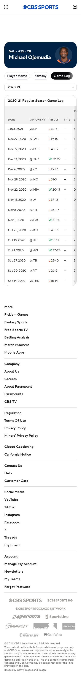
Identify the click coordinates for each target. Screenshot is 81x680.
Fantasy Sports (15, 322)
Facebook (11, 522)
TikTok (9, 507)
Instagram (12, 515)
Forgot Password (17, 587)
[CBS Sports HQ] (60, 600)
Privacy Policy (15, 428)
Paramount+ (13, 394)
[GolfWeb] (53, 635)
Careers (10, 379)
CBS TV (10, 402)
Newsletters (13, 571)
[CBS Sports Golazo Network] (41, 608)
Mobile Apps (14, 352)
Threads (10, 537)
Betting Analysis (16, 337)
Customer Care (16, 481)
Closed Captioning (18, 447)
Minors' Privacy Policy (21, 436)
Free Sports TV (16, 330)
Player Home (17, 76)
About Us (11, 371)
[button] (6, 7)
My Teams (12, 579)
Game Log (62, 76)
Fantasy (40, 76)
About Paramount (18, 386)
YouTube (11, 500)
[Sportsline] (57, 616)
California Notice (17, 454)
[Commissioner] (45, 624)
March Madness (16, 345)
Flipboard (12, 545)
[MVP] (68, 624)
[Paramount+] (17, 625)
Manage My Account (20, 564)
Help (8, 473)
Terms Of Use (15, 420)
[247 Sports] (26, 616)
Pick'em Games (16, 314)
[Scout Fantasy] (29, 635)
